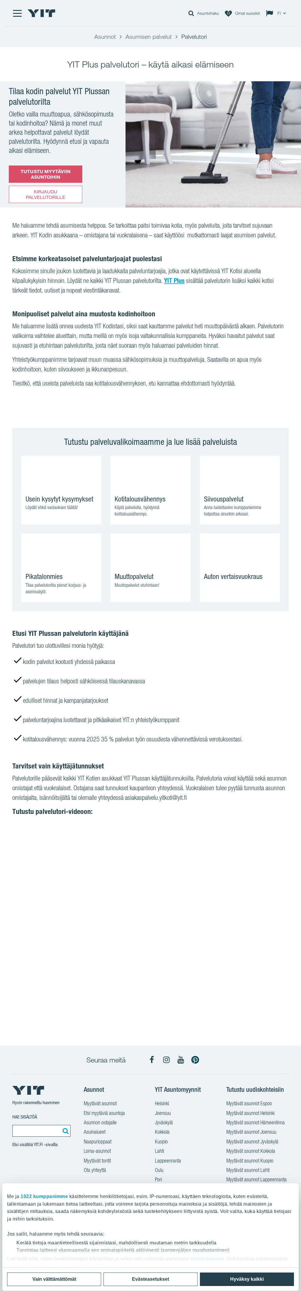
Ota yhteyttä (95, 1170)
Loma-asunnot (97, 1151)
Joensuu (163, 1113)
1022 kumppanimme (44, 1196)
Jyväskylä (164, 1122)
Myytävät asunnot (100, 1103)
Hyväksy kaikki (247, 1279)
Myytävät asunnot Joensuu (251, 1132)
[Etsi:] (64, 1130)
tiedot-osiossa (207, 1258)
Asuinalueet (95, 1132)
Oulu (159, 1170)
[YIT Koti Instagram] (166, 1059)
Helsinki (162, 1103)
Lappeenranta (168, 1160)
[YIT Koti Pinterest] (195, 1059)
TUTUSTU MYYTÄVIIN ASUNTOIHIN (46, 174)
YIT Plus (174, 280)
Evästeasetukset (150, 1279)
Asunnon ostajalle (100, 1122)
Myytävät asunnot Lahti (248, 1170)
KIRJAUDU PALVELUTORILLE (45, 194)
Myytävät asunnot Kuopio (249, 1160)
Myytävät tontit (97, 1160)
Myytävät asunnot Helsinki (250, 1113)
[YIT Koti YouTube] (180, 1059)
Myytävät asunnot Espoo (249, 1103)
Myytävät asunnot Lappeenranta (256, 1179)
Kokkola (162, 1132)
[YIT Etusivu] (41, 13)
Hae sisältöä (24, 1117)
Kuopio (161, 1141)
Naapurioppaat (97, 1141)
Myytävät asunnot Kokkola (250, 1151)
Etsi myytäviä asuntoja (104, 1113)
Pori (158, 1179)
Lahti (159, 1151)
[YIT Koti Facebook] (152, 1059)
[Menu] (17, 13)
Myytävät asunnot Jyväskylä (252, 1141)
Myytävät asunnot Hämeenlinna (255, 1122)
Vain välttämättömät (54, 1279)
